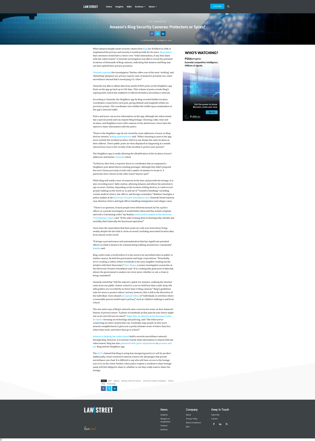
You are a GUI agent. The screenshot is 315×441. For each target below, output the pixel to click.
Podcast (163, 425)
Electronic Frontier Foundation (154, 381)
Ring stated (165, 52)
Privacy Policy (191, 418)
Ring (145, 48)
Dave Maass (130, 265)
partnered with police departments (138, 343)
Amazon (116, 381)
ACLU (100, 353)
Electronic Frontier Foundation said (131, 197)
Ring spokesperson (121, 136)
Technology (111, 384)
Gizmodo (119, 157)
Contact (214, 418)
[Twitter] (157, 33)
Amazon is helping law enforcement (111, 336)
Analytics (164, 414)
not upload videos (130, 296)
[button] (228, 7)
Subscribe (215, 414)
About (188, 414)
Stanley (96, 248)
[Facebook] (151, 33)
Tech (150, 22)
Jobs (188, 426)
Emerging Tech (160, 22)
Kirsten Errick (149, 40)
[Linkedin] (163, 33)
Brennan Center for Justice (131, 381)
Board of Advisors (193, 422)
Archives (164, 429)
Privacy (170, 381)
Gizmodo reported (102, 72)
